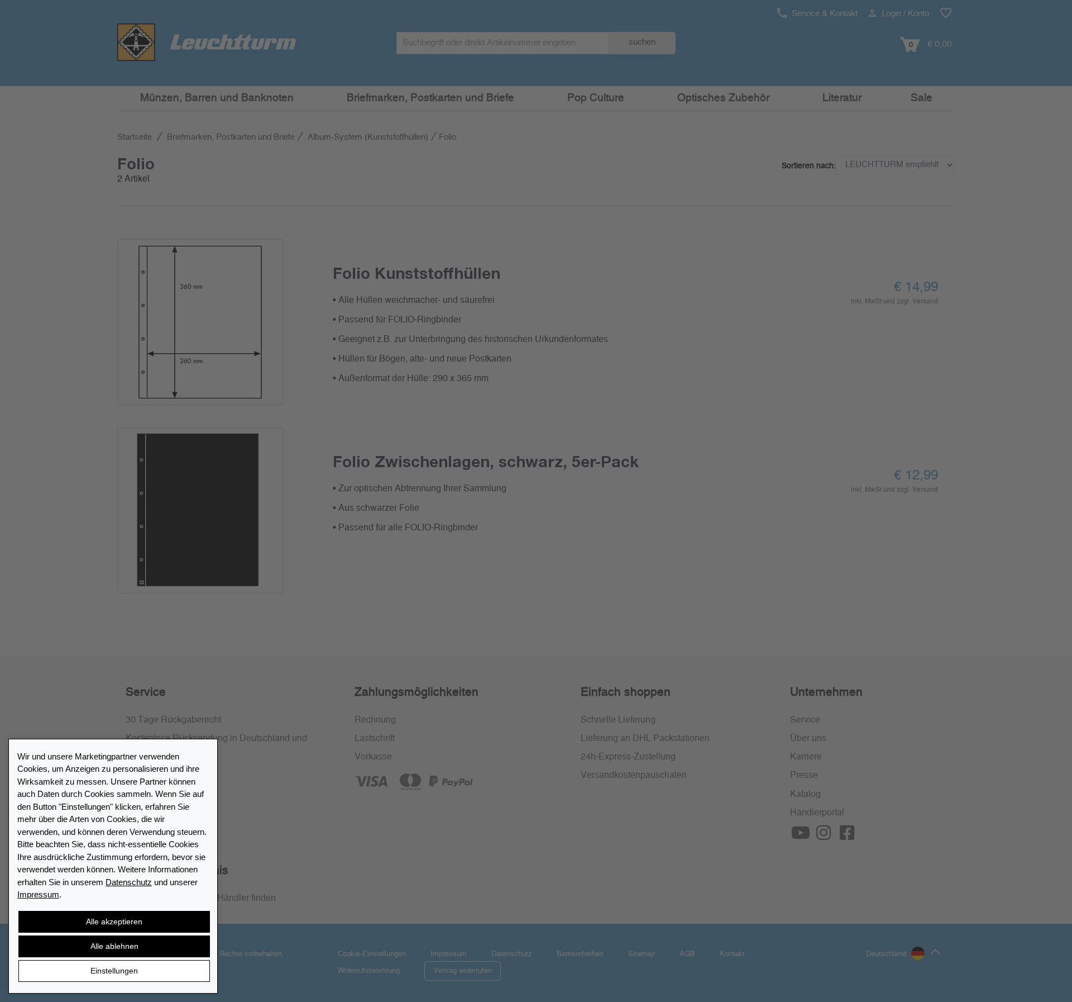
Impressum (38, 894)
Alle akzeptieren (114, 921)
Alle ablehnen (114, 946)
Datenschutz (129, 882)
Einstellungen (114, 970)
